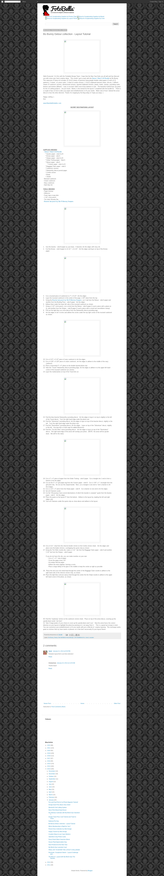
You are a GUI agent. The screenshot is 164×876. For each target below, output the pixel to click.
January (51, 800)
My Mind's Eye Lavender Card (58, 847)
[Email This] (70, 635)
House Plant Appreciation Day (58, 842)
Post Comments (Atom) (58, 706)
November (52, 774)
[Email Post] (66, 634)
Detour (56, 637)
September (52, 779)
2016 (49, 761)
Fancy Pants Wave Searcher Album (59, 839)
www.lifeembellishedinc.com (52, 103)
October (51, 776)
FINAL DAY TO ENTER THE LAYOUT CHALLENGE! (64, 850)
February (52, 797)
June (50, 787)
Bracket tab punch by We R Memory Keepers (58, 201)
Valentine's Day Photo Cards (57, 837)
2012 (49, 862)
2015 (49, 763)
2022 (49, 745)
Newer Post (47, 703)
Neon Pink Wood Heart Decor (57, 810)
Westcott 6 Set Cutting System (58, 807)
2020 (49, 750)
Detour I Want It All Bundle (100, 78)
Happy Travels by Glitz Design (58, 831)
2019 (49, 753)
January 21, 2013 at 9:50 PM (61, 651)
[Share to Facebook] (76, 635)
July (50, 784)
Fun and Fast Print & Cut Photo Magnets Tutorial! (63, 802)
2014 (49, 766)
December (52, 771)
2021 (49, 748)
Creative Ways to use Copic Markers (60, 834)
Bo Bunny (50, 637)
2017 (49, 758)
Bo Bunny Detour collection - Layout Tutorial (62, 823)
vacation (91, 637)
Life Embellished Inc (79, 637)
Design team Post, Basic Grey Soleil (59, 805)
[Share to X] (74, 635)
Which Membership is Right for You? (60, 826)
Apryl (50, 651)
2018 (49, 756)
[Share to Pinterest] (79, 635)
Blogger (90, 870)
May (50, 789)
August (51, 781)
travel (87, 637)
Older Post (117, 703)
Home (82, 703)
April (50, 792)
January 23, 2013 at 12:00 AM (66, 663)
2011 (49, 865)
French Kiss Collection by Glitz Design (60, 829)
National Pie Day (54, 821)
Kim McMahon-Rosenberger (66, 637)
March (51, 794)
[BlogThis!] (72, 635)
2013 (49, 769)
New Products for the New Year (58, 844)
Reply (50, 657)
